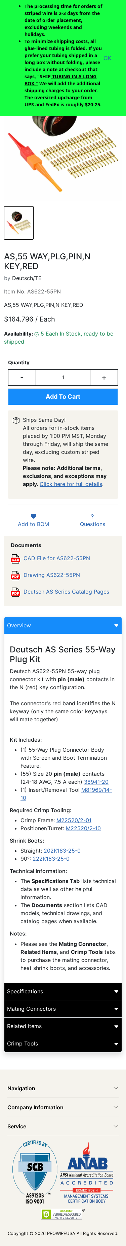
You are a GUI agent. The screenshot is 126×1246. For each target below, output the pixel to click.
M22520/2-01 (73, 820)
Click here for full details (71, 484)
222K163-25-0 (51, 858)
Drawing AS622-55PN (52, 575)
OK (107, 58)
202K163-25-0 (62, 850)
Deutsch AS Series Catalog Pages (66, 591)
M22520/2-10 (83, 828)
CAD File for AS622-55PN (57, 558)
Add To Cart (63, 396)
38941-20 (96, 781)
